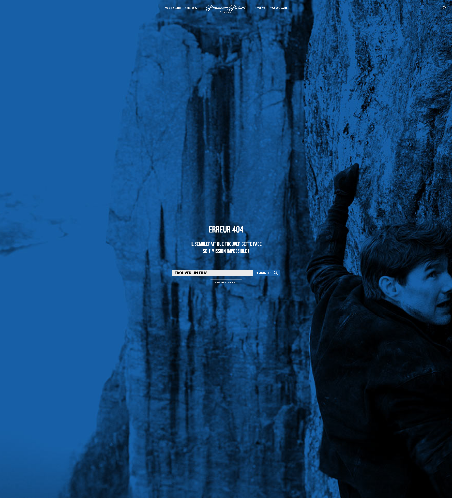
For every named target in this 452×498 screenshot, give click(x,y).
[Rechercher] (444, 8)
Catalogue (191, 8)
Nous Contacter (278, 8)
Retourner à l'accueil (226, 282)
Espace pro (260, 8)
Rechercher (263, 272)
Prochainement (173, 8)
